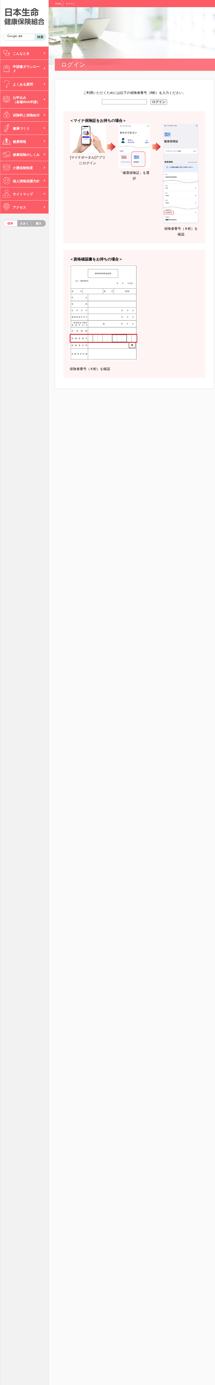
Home (58, 3)
